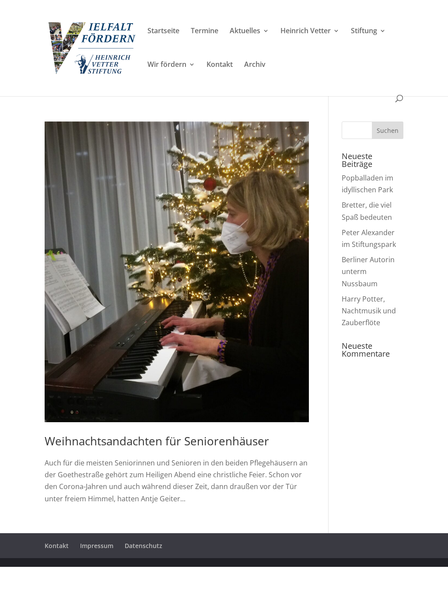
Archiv (255, 65)
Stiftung (364, 31)
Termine (204, 31)
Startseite (163, 31)
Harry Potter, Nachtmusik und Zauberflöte (369, 310)
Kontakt (219, 65)
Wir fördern (166, 65)
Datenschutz (143, 545)
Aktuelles (245, 31)
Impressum (96, 545)
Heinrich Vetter (305, 31)
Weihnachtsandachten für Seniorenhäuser (157, 441)
